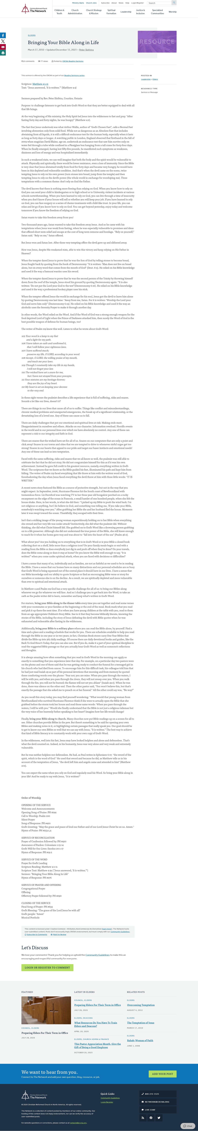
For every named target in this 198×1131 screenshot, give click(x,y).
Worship (173, 12)
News (121, 3)
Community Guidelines (120, 932)
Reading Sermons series (74, 76)
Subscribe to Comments (37, 935)
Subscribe (105, 3)
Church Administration (75, 12)
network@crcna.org (78, 1123)
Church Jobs (91, 3)
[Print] (3, 53)
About (114, 3)
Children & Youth (59, 12)
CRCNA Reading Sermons (72, 61)
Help (127, 3)
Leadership (126, 12)
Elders (32, 35)
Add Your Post (162, 1074)
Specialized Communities (157, 12)
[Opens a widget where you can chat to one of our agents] (187, 1126)
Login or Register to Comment (47, 967)
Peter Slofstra (86, 50)
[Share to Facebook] (3, 35)
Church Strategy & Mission (94, 12)
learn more (106, 929)
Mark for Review (59, 935)
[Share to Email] (3, 47)
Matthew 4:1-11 (40, 84)
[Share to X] (3, 41)
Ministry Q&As (78, 3)
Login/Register (137, 3)
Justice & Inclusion (140, 12)
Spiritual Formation (111, 12)
